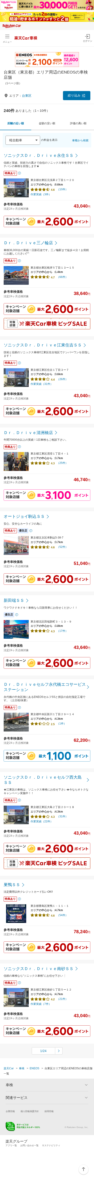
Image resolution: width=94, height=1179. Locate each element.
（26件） (62, 379)
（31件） (62, 816)
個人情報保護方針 (30, 1111)
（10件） (62, 189)
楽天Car (9, 1068)
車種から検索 (80, 140)
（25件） (62, 463)
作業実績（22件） (42, 821)
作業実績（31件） (42, 384)
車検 (21, 1068)
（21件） (62, 999)
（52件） (62, 547)
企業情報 (10, 1111)
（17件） (62, 631)
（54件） (62, 915)
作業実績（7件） (41, 1004)
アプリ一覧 (11, 1145)
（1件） (61, 723)
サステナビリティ (51, 1145)
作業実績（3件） (41, 194)
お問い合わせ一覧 (29, 1145)
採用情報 (49, 1111)
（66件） (62, 277)
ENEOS (34, 1068)
